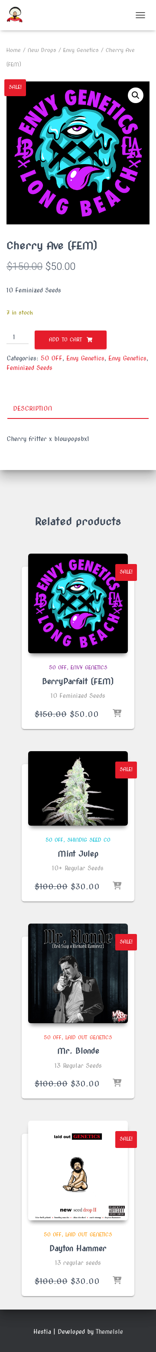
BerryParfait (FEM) (78, 681)
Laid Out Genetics (88, 1037)
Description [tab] (32, 408)
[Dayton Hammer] (78, 1170)
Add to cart (65, 339)
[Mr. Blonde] (78, 973)
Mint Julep (78, 853)
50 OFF (51, 358)
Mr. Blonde (78, 1050)
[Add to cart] (117, 714)
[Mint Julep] (78, 788)
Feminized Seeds (29, 367)
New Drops (42, 50)
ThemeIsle (109, 1331)
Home (13, 50)
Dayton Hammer (78, 1248)
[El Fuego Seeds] (17, 15)
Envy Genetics (81, 50)
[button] (135, 95)
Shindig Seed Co (88, 839)
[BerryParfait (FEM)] (78, 603)
